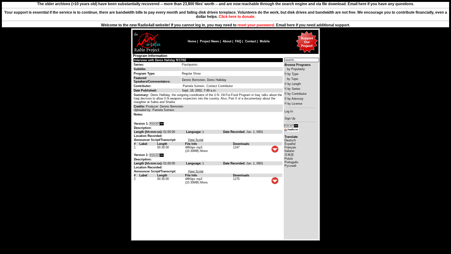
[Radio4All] (147, 52)
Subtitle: (140, 69)
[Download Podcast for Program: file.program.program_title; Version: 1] (156, 123)
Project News (209, 41)
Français (290, 147)
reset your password (255, 25)
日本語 (289, 154)
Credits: (140, 106)
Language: (194, 132)
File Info (191, 144)
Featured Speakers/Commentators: (152, 79)
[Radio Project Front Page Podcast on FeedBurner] (291, 129)
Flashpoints (190, 64)
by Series (294, 89)
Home (192, 41)
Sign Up (289, 118)
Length (162, 144)
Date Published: (145, 90)
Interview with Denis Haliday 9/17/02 (160, 60)
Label (143, 144)
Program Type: (144, 73)
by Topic (293, 79)
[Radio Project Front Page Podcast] (291, 125)
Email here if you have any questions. (381, 4)
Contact (250, 41)
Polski (288, 158)
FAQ (238, 41)
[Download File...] (274, 151)
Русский (290, 165)
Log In (288, 111)
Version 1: (141, 123)
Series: (139, 64)
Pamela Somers (194, 86)
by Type (293, 74)
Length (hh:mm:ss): (148, 132)
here (291, 25)
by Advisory (295, 98)
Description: (143, 128)
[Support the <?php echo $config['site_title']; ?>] (307, 52)
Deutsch (290, 140)
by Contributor (297, 93)
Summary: (142, 95)
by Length (294, 84)
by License (295, 103)
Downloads (241, 144)
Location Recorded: (148, 136)
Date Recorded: (234, 132)
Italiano (289, 151)
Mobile (265, 41)
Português (291, 162)
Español (289, 144)
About (227, 41)
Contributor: (142, 86)
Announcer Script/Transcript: (155, 140)
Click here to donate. (237, 17)
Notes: (139, 114)
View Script (195, 140)
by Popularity (296, 69)
